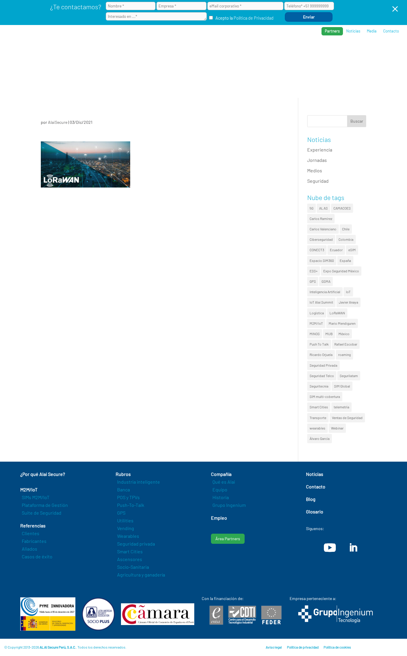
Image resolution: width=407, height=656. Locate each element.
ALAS (323, 208)
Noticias (353, 31)
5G (311, 208)
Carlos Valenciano (323, 229)
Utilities (125, 520)
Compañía (340, 50)
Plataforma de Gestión (45, 505)
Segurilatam (349, 376)
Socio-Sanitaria (133, 567)
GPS (313, 281)
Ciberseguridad (321, 239)
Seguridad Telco (322, 376)
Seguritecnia (319, 386)
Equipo (219, 489)
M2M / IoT (248, 50)
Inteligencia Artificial (325, 292)
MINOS (315, 334)
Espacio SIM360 (322, 260)
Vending (125, 528)
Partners (332, 31)
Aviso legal (274, 647)
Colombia (345, 239)
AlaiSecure (57, 122)
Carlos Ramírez (321, 218)
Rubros (276, 50)
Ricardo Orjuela (321, 354)
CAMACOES (342, 208)
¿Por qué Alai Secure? (206, 50)
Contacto (391, 31)
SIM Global (342, 386)
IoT (348, 292)
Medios (314, 170)
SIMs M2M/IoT (35, 497)
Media (372, 31)
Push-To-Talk (130, 505)
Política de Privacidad (254, 18)
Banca (123, 489)
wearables (317, 428)
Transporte (318, 418)
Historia (220, 497)
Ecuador (336, 250)
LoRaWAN (337, 313)
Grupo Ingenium (229, 505)
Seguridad (318, 181)
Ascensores (129, 559)
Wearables (128, 536)
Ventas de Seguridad (347, 418)
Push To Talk (319, 344)
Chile (345, 229)
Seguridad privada (136, 543)
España (345, 260)
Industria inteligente (138, 482)
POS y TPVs (128, 497)
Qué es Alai (223, 482)
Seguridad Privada (323, 365)
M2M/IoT (316, 323)
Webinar (337, 428)
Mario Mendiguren (342, 323)
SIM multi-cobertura (325, 396)
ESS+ (314, 271)
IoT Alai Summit (321, 302)
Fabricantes (34, 541)
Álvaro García (320, 438)
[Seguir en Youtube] (330, 548)
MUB (329, 334)
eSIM (352, 250)
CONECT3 (317, 250)
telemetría (341, 407)
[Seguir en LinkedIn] (353, 548)
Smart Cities (319, 407)
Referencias (307, 50)
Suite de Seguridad (41, 513)
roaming (344, 354)
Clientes (30, 533)
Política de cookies (337, 647)
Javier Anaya (348, 302)
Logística (317, 313)
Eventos (369, 50)
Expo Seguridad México (341, 271)
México (343, 334)
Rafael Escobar (345, 344)
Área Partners (227, 538)
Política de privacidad (303, 647)
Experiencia (319, 149)
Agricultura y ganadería (141, 574)
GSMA (325, 281)
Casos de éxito (37, 556)
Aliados (29, 549)
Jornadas (317, 160)
